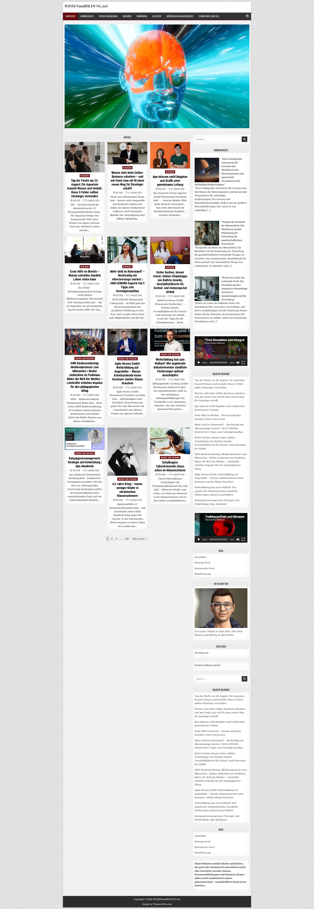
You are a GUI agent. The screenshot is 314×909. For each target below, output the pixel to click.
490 (127, 538)
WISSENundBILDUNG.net (86, 5)
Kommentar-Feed (204, 568)
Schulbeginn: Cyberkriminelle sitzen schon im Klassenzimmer (170, 466)
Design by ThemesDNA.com (157, 904)
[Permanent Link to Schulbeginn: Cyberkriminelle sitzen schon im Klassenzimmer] (170, 441)
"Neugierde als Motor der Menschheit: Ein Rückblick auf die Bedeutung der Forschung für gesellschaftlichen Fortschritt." (233, 233)
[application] (221, 351)
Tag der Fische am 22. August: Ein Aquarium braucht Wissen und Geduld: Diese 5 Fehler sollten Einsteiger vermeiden (84, 188)
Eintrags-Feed (202, 562)
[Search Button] (247, 16)
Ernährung (142, 16)
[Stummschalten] (238, 362)
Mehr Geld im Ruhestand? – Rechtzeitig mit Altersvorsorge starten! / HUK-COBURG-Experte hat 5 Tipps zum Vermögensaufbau (127, 281)
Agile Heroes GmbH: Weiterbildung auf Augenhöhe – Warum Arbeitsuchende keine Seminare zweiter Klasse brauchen (127, 373)
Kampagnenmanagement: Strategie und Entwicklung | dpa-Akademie (85, 462)
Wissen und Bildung (108, 16)
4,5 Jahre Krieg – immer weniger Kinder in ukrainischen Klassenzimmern (127, 490)
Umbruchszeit (87, 16)
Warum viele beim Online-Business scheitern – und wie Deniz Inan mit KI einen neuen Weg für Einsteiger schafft (127, 180)
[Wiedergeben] (199, 362)
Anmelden (200, 557)
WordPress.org (203, 574)
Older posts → (140, 538)
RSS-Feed (76, 200)
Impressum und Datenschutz (180, 16)
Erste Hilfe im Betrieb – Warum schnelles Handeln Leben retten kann (85, 275)
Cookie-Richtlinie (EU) (209, 16)
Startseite (70, 16)
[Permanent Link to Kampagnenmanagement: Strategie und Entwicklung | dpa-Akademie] (85, 439)
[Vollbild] (243, 362)
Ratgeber (127, 16)
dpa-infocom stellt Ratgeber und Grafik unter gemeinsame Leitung (170, 181)
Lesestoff (156, 16)
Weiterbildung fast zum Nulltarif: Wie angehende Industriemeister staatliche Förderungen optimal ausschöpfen (170, 367)
